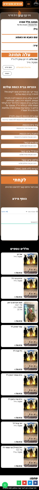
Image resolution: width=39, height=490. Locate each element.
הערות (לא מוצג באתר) (26, 169)
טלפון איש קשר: (29, 160)
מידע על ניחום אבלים (23, 67)
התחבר (3, 211)
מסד (17, 450)
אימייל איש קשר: (29, 151)
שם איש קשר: (30, 142)
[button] (28, 4)
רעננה (17, 305)
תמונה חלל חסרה (28, 22)
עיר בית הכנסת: (30, 125)
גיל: (35, 29)
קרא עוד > (18, 272)
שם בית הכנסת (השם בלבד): (23, 116)
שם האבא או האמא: (26, 37)
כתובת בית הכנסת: (28, 134)
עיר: (35, 45)
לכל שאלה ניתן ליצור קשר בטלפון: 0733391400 (19, 488)
